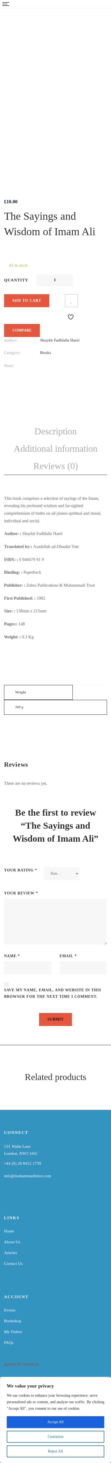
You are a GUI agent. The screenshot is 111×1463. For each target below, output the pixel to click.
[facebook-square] (6, 1196)
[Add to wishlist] (71, 300)
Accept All (55, 1422)
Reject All (55, 1451)
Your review (21, 893)
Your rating (20, 870)
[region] (55, 1420)
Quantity (16, 280)
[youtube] (23, 1196)
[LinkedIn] (63, 366)
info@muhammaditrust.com (27, 1176)
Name (12, 956)
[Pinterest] (85, 366)
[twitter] (31, 1196)
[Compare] (58, 300)
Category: (12, 352)
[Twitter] (52, 366)
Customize (56, 1437)
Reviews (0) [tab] (55, 466)
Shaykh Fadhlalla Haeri (59, 340)
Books (45, 352)
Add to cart (26, 300)
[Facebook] (41, 366)
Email (68, 956)
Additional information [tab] (56, 449)
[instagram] (14, 1196)
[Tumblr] (74, 366)
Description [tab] (55, 431)
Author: (10, 340)
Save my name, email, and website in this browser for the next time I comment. (52, 993)
